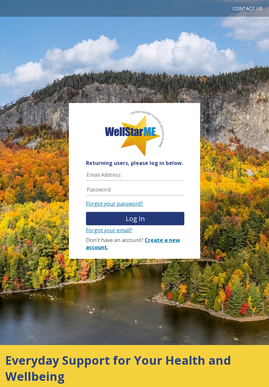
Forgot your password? (114, 203)
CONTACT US (247, 8)
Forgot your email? (109, 230)
